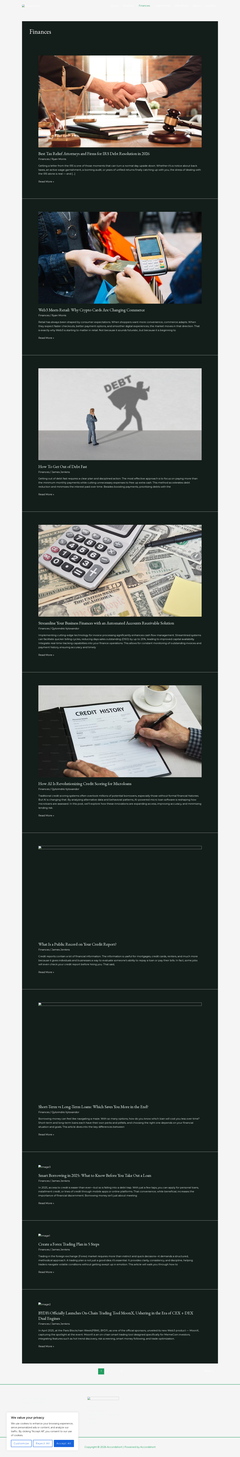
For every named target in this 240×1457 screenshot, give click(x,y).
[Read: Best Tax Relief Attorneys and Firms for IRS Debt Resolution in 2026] (120, 101)
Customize (21, 1443)
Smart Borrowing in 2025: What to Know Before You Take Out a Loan (94, 1175)
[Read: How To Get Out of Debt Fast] (120, 413)
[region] (42, 1431)
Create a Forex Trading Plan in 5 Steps (68, 1244)
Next (209, 1371)
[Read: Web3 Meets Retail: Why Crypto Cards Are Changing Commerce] (120, 257)
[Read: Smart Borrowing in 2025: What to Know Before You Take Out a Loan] (44, 1166)
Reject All (43, 1443)
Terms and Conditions (103, 1414)
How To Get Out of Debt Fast (62, 466)
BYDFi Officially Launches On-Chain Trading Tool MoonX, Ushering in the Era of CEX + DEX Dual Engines (115, 1315)
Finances (144, 5)
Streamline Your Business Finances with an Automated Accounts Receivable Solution (106, 623)
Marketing (181, 5)
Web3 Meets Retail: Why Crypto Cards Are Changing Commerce (91, 310)
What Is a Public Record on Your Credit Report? (77, 944)
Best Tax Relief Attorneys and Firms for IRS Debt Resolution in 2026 (94, 153)
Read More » (46, 181)
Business (128, 5)
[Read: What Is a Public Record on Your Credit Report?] (120, 891)
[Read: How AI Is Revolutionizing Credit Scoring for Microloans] (120, 731)
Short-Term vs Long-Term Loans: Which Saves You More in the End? (93, 1106)
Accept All (63, 1443)
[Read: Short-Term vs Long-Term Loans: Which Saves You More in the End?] (120, 1051)
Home (114, 5)
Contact (211, 5)
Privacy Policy (96, 1410)
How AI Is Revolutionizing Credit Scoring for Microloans (84, 783)
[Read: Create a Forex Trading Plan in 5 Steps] (44, 1235)
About (197, 5)
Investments (162, 5)
